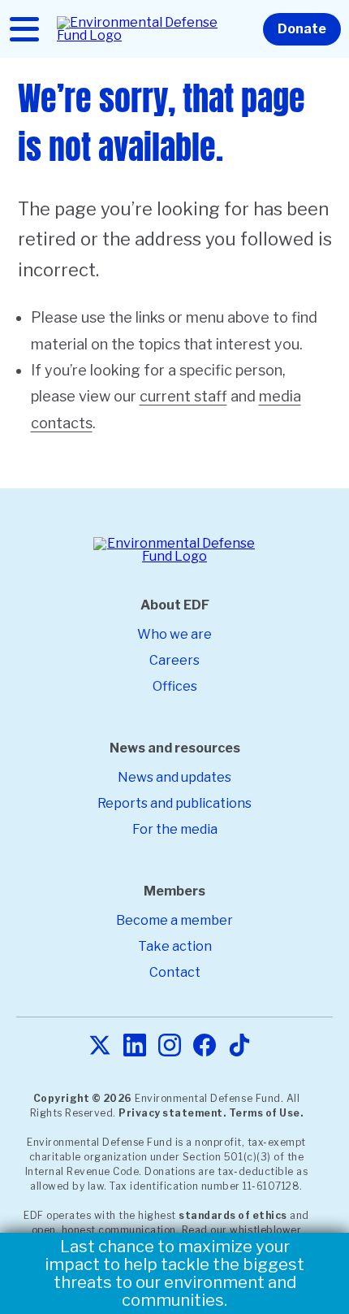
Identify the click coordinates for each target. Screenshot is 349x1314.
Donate (302, 29)
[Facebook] (204, 1046)
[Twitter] (99, 1046)
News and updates (174, 777)
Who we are (174, 634)
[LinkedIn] (134, 1046)
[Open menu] (24, 29)
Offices (175, 686)
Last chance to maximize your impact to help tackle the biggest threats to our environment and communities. (174, 1273)
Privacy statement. (172, 1113)
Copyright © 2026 (82, 1098)
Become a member (174, 920)
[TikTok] (239, 1046)
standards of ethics (233, 1215)
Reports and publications (174, 803)
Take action (175, 946)
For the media (175, 829)
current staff (183, 396)
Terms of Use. (266, 1113)
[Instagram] (169, 1046)
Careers (174, 660)
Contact (174, 972)
